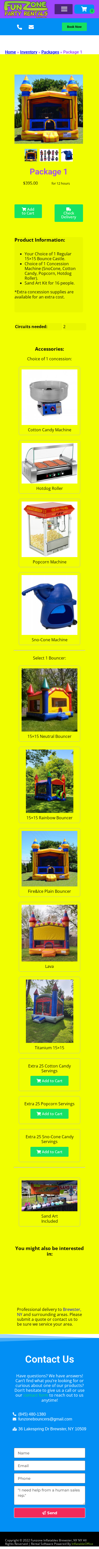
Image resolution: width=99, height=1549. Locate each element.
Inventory (28, 52)
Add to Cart (28, 211)
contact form (35, 1395)
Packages (50, 52)
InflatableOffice (82, 1544)
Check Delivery (68, 214)
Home (10, 52)
